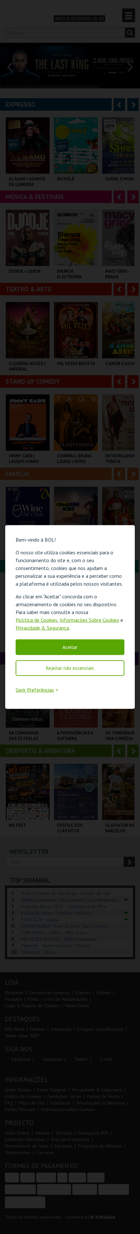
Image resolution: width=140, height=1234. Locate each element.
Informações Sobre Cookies (89, 620)
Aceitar (70, 647)
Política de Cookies (36, 620)
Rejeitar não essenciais (70, 668)
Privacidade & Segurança (42, 628)
